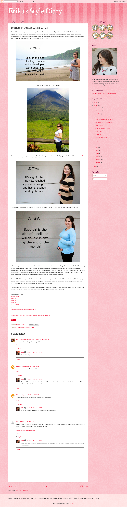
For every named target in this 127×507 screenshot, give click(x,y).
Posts (95, 175)
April (97, 153)
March (97, 156)
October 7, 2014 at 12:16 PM (34, 379)
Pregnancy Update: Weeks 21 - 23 (104, 119)
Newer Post (12, 486)
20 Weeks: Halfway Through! (102, 128)
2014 (95, 105)
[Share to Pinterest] (38, 325)
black (19, 327)
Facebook (29, 315)
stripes (32, 327)
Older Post (84, 486)
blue (22, 327)
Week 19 (13, 300)
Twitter (35, 315)
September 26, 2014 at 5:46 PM (30, 366)
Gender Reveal (15, 296)
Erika (22, 352)
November (99, 111)
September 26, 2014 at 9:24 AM (40, 339)
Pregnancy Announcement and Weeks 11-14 (23, 309)
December (99, 108)
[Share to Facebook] (36, 325)
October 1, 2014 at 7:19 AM (27, 421)
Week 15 (13, 307)
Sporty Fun (98, 134)
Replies (20, 348)
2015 (95, 102)
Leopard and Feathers (101, 137)
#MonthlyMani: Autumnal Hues (103, 122)
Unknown (18, 366)
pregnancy (27, 327)
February (98, 159)
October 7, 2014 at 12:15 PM (34, 352)
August (98, 141)
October (98, 114)
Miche (17, 421)
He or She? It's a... (99, 125)
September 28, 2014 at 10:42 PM (30, 395)
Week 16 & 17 (15, 305)
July (97, 144)
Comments (97, 179)
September (99, 117)
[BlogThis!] (32, 325)
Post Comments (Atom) (22, 490)
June (97, 147)
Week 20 (13, 298)
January (98, 162)
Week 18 (13, 302)
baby (16, 327)
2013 (95, 166)
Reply (17, 344)
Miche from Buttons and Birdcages (25, 430)
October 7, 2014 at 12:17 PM (34, 440)
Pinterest (47, 315)
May (97, 150)
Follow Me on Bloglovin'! (18, 315)
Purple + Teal (98, 131)
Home (48, 486)
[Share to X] (34, 325)
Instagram (41, 315)
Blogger (72, 503)
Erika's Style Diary (35, 10)
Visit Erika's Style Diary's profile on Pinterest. (104, 93)
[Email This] (30, 325)
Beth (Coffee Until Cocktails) (23, 339)
